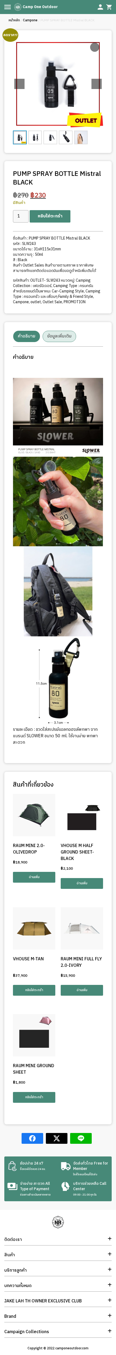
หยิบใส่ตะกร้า (50, 216)
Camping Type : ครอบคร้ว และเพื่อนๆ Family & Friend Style (56, 294)
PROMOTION (75, 302)
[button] (96, 84)
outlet (35, 302)
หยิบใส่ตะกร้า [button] (34, 990)
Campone (30, 20)
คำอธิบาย (26, 336)
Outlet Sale (52, 302)
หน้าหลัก (14, 20)
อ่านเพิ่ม (34, 877)
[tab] (26, 336)
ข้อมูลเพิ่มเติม (59, 336)
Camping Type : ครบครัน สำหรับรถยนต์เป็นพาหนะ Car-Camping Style (53, 288)
